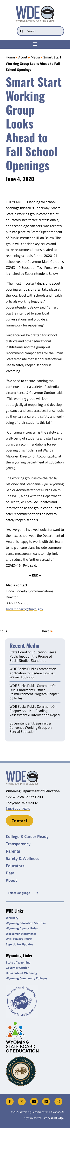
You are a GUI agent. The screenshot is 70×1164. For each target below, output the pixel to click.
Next (45, 631)
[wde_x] (22, 1099)
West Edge (57, 1118)
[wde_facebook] (10, 1099)
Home (10, 57)
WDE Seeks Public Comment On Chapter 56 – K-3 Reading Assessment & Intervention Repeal (35, 710)
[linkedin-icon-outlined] (46, 1099)
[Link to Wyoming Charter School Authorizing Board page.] (35, 1071)
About (22, 57)
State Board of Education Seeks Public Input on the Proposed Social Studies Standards (33, 656)
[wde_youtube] (34, 1099)
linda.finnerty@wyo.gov (24, 609)
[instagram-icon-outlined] (58, 1099)
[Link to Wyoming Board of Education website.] (35, 1037)
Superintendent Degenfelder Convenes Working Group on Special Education (31, 727)
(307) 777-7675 (18, 808)
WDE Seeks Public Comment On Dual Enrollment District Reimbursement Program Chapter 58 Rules (34, 692)
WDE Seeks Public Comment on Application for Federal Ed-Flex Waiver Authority (33, 673)
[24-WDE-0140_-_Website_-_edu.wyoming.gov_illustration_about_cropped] (22, 772)
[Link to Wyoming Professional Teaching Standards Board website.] (35, 1001)
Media (35, 57)
